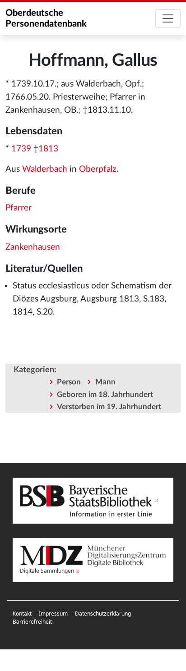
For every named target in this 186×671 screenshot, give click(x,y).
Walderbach (44, 169)
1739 (21, 149)
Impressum (53, 613)
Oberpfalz (97, 169)
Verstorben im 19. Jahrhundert (109, 407)
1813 (48, 149)
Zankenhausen (32, 247)
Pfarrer (18, 208)
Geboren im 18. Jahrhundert (105, 394)
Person (69, 382)
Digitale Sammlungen (47, 571)
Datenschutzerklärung (103, 613)
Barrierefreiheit (32, 621)
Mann (105, 382)
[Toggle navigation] (168, 18)
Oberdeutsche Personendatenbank (46, 18)
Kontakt (22, 613)
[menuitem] (22, 614)
